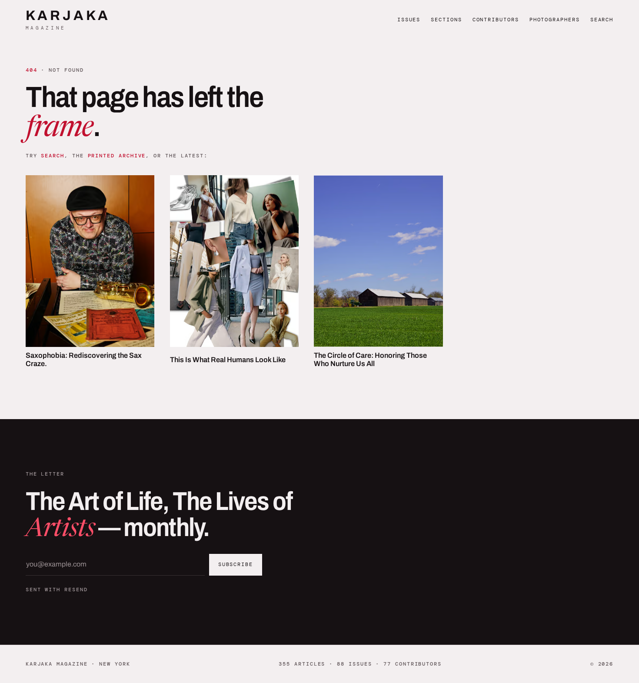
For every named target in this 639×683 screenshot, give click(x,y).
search (52, 155)
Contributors (496, 19)
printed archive (117, 155)
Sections (446, 19)
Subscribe (235, 564)
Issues (409, 19)
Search (602, 19)
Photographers (554, 19)
